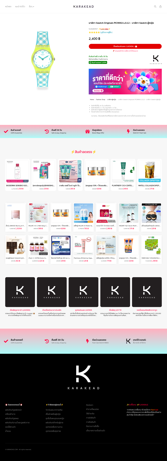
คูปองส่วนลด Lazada (83, 310)
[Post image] (20, 292)
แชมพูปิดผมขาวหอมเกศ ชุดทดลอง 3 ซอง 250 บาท (22, 258)
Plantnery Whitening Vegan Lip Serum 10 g (88, 258)
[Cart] (160, 6)
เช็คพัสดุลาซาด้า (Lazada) (20, 310)
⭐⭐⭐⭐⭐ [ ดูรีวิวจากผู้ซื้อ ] (100, 32)
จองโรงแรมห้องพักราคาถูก (147, 310)
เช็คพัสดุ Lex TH (115, 310)
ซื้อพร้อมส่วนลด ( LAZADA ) (124, 46)
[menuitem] (8, 6)
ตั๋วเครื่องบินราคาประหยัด (51, 310)
